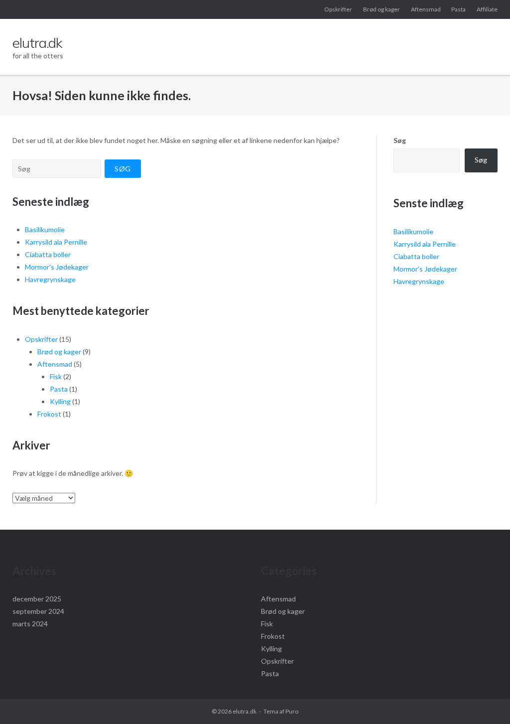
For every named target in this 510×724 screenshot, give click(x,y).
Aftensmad (426, 9)
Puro (291, 711)
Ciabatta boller (48, 254)
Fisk (56, 376)
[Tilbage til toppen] (485, 700)
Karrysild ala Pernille (56, 242)
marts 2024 (30, 623)
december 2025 (36, 598)
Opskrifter (338, 9)
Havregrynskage (50, 279)
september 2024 (38, 611)
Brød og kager (381, 9)
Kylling (60, 401)
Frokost (49, 414)
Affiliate (487, 9)
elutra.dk (244, 711)
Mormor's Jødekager (57, 267)
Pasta (458, 9)
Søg (399, 140)
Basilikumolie (45, 229)
